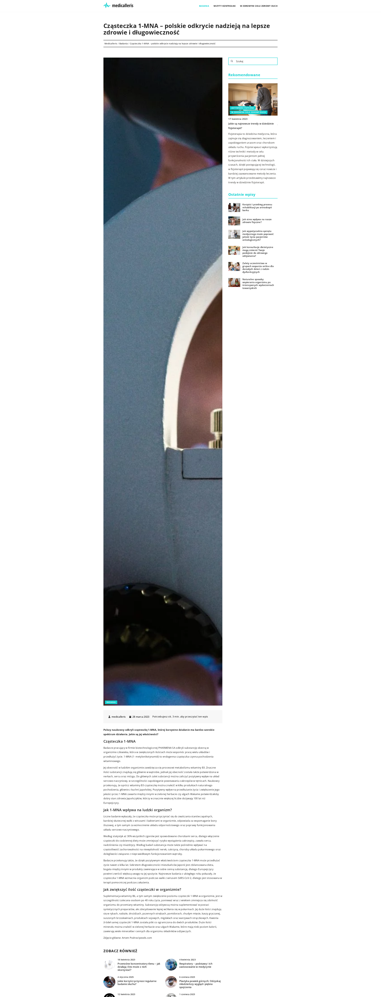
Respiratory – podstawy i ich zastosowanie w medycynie (195, 965)
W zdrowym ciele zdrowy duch (259, 5)
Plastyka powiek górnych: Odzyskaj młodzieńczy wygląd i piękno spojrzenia (200, 984)
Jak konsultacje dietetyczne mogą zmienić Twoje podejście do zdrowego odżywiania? (257, 252)
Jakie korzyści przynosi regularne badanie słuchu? (137, 983)
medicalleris (119, 717)
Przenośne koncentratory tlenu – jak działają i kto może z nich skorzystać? (139, 966)
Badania (204, 5)
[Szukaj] (231, 61)
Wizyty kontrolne (225, 5)
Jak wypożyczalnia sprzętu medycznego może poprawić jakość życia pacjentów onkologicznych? (258, 235)
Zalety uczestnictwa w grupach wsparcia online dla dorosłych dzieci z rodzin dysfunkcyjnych (258, 268)
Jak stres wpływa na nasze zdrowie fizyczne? (257, 221)
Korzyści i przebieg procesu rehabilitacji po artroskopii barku (257, 207)
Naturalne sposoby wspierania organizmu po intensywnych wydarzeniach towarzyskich (258, 284)
